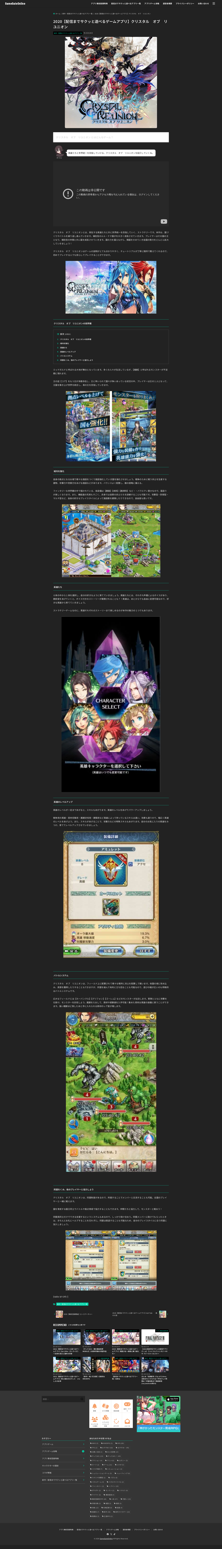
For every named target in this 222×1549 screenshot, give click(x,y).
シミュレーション (114, 1469)
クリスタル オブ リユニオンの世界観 (74, 339)
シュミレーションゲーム (102, 1473)
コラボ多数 (97, 1469)
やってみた (97, 1456)
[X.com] (111, 1534)
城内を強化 (63, 343)
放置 (120, 1507)
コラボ (120, 1465)
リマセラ (123, 1490)
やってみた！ (114, 1456)
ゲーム (108, 1465)
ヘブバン (114, 1486)
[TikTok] (114, 1534)
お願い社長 (97, 1452)
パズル (114, 1477)
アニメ (110, 1460)
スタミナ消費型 (98, 1477)
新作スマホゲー (122, 1512)
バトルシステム (64, 356)
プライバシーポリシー (185, 3)
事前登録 (110, 1495)
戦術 (119, 1503)
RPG (120, 1443)
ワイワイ (96, 1495)
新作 (107, 1512)
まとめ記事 (112, 1452)
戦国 (108, 1503)
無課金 (95, 1516)
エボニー (123, 1460)
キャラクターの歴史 (50, 1465)
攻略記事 (107, 1507)
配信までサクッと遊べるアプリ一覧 (126, 3)
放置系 (95, 1512)
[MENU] (214, 3)
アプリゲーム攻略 (151, 3)
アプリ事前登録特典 (99, 3)
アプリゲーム (47, 1444)
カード (95, 1465)
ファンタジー (98, 1486)
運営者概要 (167, 3)
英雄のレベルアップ (66, 351)
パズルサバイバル (116, 1482)
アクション (97, 1460)
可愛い (127, 1499)
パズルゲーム (98, 1482)
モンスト (110, 1490)
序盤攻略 (96, 1503)
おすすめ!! (107, 1447)
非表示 (67, 334)
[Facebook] (108, 1534)
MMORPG (108, 1443)
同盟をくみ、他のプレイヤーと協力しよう (75, 360)
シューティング (123, 1473)
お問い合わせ (203, 3)
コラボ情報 (46, 1472)
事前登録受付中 (99, 1499)
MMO (95, 1443)
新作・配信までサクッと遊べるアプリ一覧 (68, 33)
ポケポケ (96, 1490)
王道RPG (108, 1516)
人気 (114, 1499)
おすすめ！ (123, 1447)
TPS (94, 1447)
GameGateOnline (15, 3)
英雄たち (62, 347)
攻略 (95, 1507)
